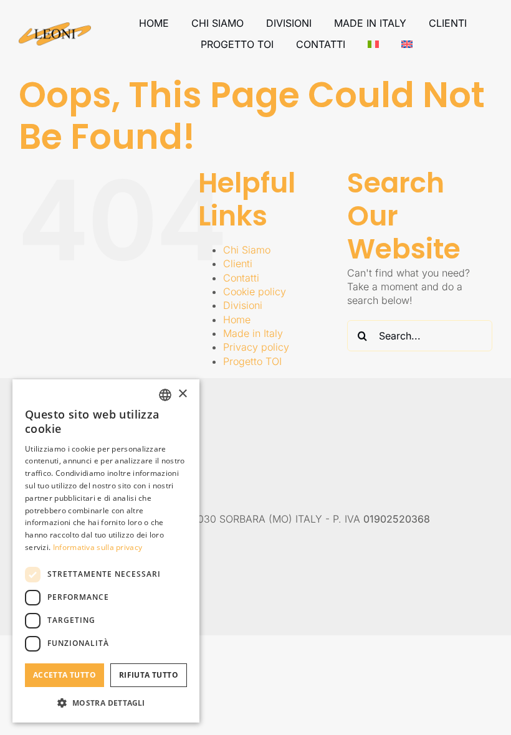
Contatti (241, 278)
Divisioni (242, 305)
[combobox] (165, 395)
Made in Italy (253, 333)
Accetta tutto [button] (64, 675)
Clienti (237, 263)
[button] (106, 702)
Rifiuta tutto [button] (148, 675)
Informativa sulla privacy (98, 547)
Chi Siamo (246, 250)
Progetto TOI (252, 361)
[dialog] (105, 551)
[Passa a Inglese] (407, 44)
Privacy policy (256, 347)
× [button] (182, 394)
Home (237, 319)
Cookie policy (254, 291)
